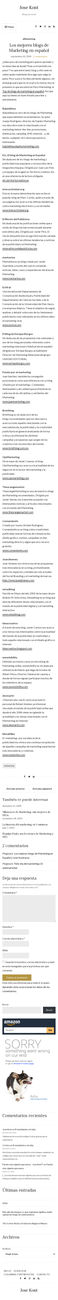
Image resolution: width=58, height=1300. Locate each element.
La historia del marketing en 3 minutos (25, 824)
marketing (9, 765)
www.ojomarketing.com (15, 477)
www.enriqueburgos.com (16, 363)
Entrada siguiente (42, 788)
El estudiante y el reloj (25, 1129)
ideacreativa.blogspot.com (17, 648)
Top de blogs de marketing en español (23, 91)
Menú (10, 26)
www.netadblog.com (13, 614)
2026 (5, 1203)
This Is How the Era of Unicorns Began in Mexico (24, 1223)
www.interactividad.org (15, 210)
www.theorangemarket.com (17, 512)
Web (5, 950)
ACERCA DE (20, 1270)
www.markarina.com (13, 278)
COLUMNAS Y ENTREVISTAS (19, 1274)
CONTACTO (43, 1274)
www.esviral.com (11, 324)
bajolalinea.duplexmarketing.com (20, 146)
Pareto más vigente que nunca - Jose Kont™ (22, 1164)
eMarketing (29, 38)
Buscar (5, 1004)
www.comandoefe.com (15, 550)
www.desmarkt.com (13, 724)
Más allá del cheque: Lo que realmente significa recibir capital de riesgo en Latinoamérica (27, 1213)
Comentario (9, 892)
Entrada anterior (16, 788)
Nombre (8, 926)
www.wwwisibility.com (15, 686)
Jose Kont (29, 7)
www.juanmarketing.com (16, 401)
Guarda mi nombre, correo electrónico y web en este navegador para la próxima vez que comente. (28, 966)
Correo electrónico (13, 938)
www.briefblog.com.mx (15, 448)
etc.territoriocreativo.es (15, 180)
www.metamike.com (13, 754)
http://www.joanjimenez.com (18, 580)
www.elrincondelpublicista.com (19, 248)
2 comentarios (40, 56)
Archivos (6, 1248)
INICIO (7, 1270)
